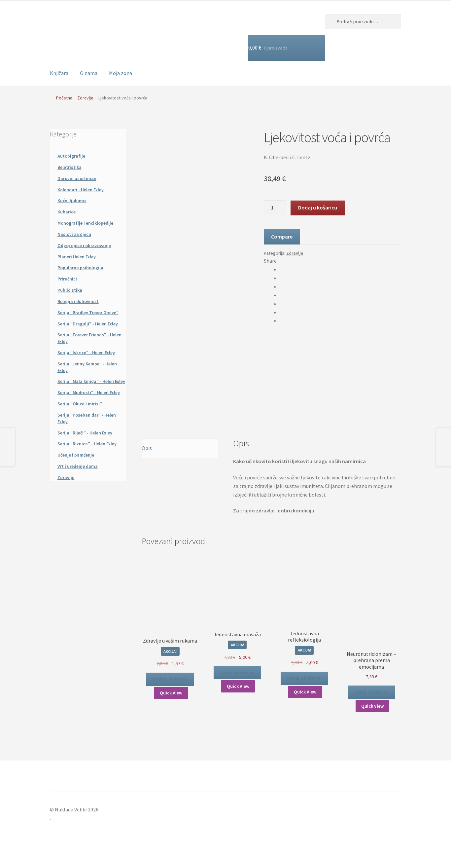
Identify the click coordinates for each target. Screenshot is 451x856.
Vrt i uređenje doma (77, 466)
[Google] (282, 286)
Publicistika (69, 290)
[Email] (282, 320)
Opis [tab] (147, 448)
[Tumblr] (282, 303)
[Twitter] (282, 278)
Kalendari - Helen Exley (80, 190)
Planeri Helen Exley (76, 257)
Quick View (171, 693)
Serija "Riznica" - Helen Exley (87, 444)
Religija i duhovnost (78, 301)
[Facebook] (282, 269)
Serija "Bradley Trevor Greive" (88, 313)
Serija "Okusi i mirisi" (79, 404)
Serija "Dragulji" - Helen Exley (87, 324)
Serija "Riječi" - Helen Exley (84, 433)
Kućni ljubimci (72, 201)
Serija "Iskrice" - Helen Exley (86, 352)
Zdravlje (85, 98)
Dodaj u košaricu (317, 207)
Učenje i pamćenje (75, 455)
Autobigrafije (71, 156)
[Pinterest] (282, 312)
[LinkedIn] (282, 295)
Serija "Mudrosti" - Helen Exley (88, 392)
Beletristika (69, 167)
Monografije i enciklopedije (85, 223)
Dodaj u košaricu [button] (170, 679)
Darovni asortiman (76, 178)
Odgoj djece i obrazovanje (84, 245)
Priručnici (67, 279)
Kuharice (66, 212)
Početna (64, 98)
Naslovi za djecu (74, 234)
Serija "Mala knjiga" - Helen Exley (91, 381)
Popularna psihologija (80, 268)
